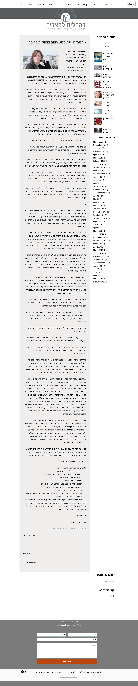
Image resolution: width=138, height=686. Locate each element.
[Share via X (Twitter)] (29, 535)
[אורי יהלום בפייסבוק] (25, 671)
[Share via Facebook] (24, 535)
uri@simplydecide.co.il (66, 625)
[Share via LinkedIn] (34, 535)
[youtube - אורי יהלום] (111, 596)
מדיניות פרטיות (42, 672)
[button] (130, 4)
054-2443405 (67, 622)
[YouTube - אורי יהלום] (22, 671)
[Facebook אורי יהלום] (114, 596)
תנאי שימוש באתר (58, 672)
